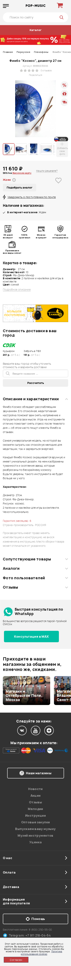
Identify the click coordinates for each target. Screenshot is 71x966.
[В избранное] (58, 186)
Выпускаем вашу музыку (35, 829)
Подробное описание (17, 289)
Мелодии (35, 809)
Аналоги (11, 568)
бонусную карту (21, 173)
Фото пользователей (24, 577)
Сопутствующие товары (27, 559)
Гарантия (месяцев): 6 (17, 521)
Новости (35, 789)
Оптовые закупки (35, 822)
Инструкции (35, 815)
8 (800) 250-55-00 (40, 929)
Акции (35, 795)
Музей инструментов (35, 835)
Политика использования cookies (41, 952)
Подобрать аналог (19, 187)
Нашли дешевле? (47, 171)
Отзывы (10, 587)
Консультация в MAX (31, 636)
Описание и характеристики (31, 398)
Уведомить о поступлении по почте (32, 197)
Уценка (35, 842)
